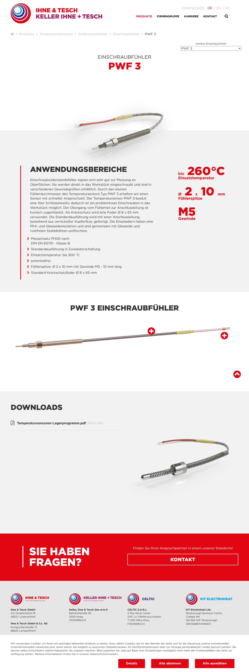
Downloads (193, 8)
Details (131, 663)
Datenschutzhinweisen (104, 654)
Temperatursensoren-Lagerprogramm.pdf (60, 423)
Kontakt (182, 559)
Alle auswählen (215, 663)
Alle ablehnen (170, 663)
